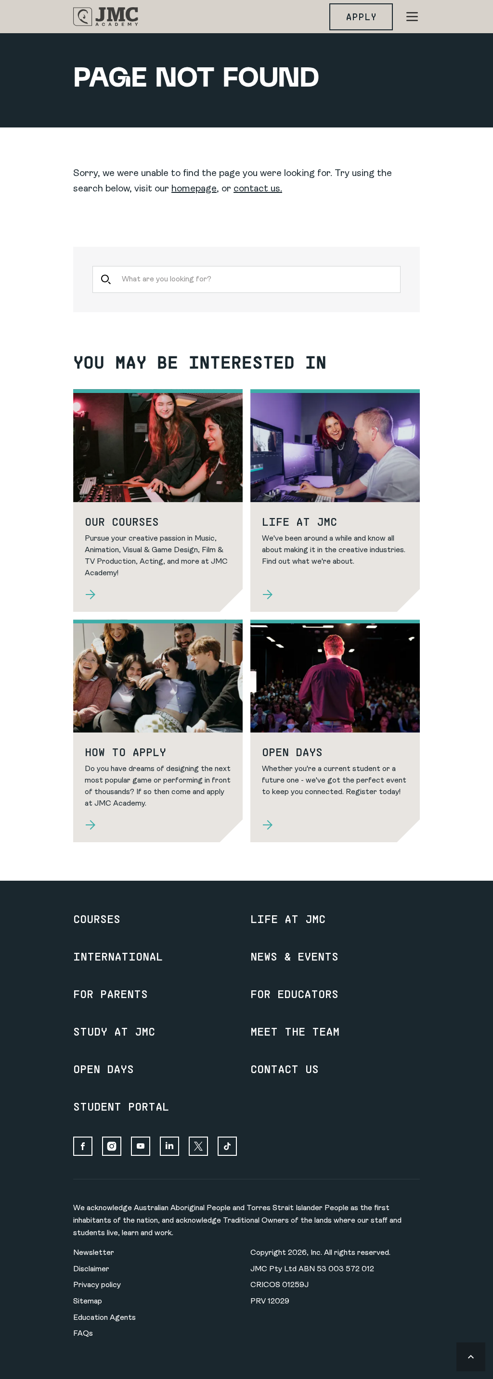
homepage (194, 189)
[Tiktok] (227, 1146)
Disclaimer (91, 1269)
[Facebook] (82, 1146)
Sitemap (87, 1301)
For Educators (294, 994)
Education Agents (104, 1318)
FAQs (83, 1334)
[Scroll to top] (470, 1356)
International (118, 956)
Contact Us (284, 1069)
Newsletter (93, 1253)
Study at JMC (114, 1031)
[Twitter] (198, 1146)
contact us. (258, 189)
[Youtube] (140, 1146)
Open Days (103, 1069)
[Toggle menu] (412, 17)
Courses (96, 918)
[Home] (105, 16)
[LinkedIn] (169, 1146)
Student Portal (121, 1106)
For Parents (110, 994)
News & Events (294, 956)
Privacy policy (97, 1285)
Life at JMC (287, 918)
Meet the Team (294, 1031)
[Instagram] (111, 1146)
